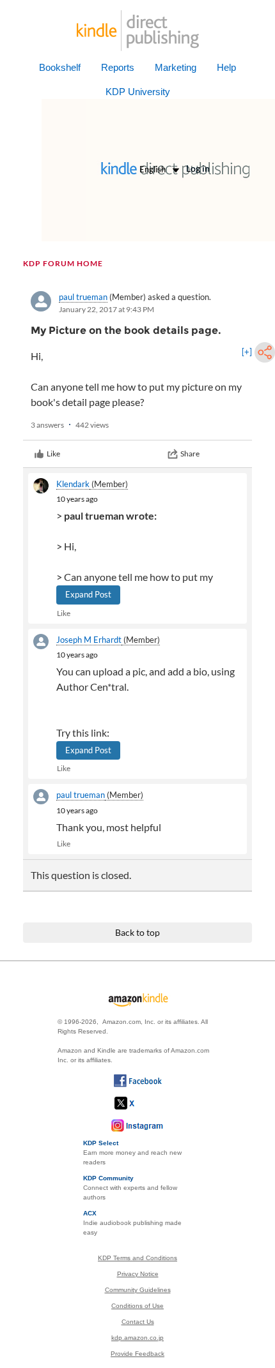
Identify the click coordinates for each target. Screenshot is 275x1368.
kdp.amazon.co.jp (137, 1337)
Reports (117, 67)
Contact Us (138, 1321)
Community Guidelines (138, 1289)
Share (190, 453)
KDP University (138, 91)
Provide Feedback (137, 1353)
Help (226, 67)
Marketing (175, 67)
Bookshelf (60, 67)
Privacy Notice (138, 1273)
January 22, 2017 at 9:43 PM (106, 309)
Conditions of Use (137, 1305)
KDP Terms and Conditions (137, 1257)
